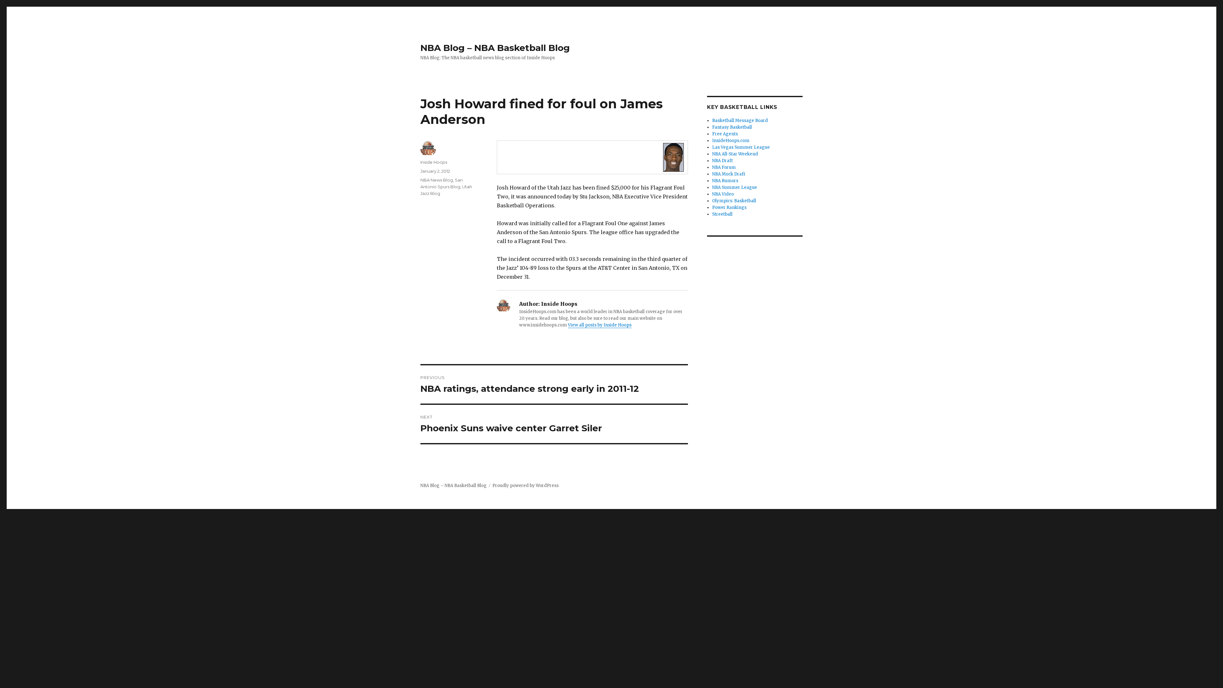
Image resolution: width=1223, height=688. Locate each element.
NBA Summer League (734, 187)
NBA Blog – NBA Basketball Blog (495, 47)
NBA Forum (724, 167)
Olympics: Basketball (734, 201)
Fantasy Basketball (732, 127)
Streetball (722, 214)
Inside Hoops (433, 162)
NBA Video (723, 194)
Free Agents (725, 134)
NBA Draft (722, 160)
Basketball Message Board (740, 120)
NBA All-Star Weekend (735, 154)
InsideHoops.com (730, 140)
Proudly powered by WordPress (525, 485)
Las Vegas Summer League (741, 147)
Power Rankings (729, 207)
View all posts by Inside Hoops (600, 325)
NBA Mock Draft (728, 174)
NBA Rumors (725, 180)
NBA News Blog (436, 180)
